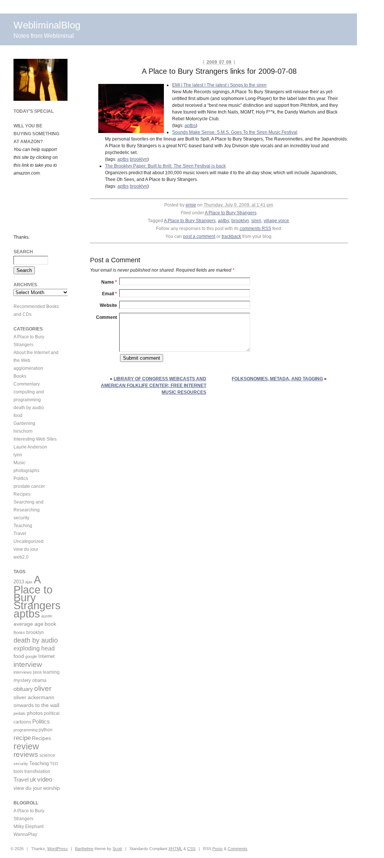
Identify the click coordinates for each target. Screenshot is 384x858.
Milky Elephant (29, 826)
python (45, 729)
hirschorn (23, 431)
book (50, 624)
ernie (191, 205)
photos (35, 713)
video (44, 779)
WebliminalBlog (47, 25)
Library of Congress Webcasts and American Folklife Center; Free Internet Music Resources (153, 385)
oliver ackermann (34, 697)
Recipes (22, 494)
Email (109, 293)
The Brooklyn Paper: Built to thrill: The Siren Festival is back (165, 166)
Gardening (24, 423)
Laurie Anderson (30, 447)
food (18, 415)
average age (29, 624)
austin (46, 616)
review (26, 746)
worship (51, 788)
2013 (19, 581)
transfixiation (37, 771)
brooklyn (138, 159)
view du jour (26, 549)
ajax (29, 582)
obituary (23, 689)
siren (256, 220)
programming (26, 730)
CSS (191, 848)
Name (109, 282)
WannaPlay (25, 834)
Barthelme (84, 848)
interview (28, 664)
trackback (231, 236)
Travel (20, 533)
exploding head (34, 648)
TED (54, 763)
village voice (276, 220)
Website (108, 305)
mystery (22, 680)
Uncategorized (29, 541)
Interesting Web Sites (35, 439)
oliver (42, 688)
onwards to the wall (36, 705)
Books (20, 376)
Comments (238, 848)
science (47, 755)
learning (51, 672)
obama (39, 680)
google (31, 656)
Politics (21, 478)
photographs (26, 470)
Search (23, 251)
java (37, 672)
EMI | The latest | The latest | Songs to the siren (219, 85)
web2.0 (21, 557)
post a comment (199, 236)
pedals (20, 713)
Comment (106, 317)
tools (18, 771)
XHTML (175, 848)
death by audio (29, 407)
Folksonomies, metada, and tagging (277, 378)
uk (33, 779)
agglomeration (28, 368)
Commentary (27, 384)
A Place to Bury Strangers (230, 212)
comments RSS (255, 228)
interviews (23, 672)
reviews (26, 754)
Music (20, 462)
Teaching (23, 525)
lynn (18, 454)
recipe (22, 737)
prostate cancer (29, 486)
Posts (217, 848)
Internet (46, 656)
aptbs (190, 125)
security (21, 517)
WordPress (57, 848)
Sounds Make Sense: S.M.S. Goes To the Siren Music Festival (234, 132)
